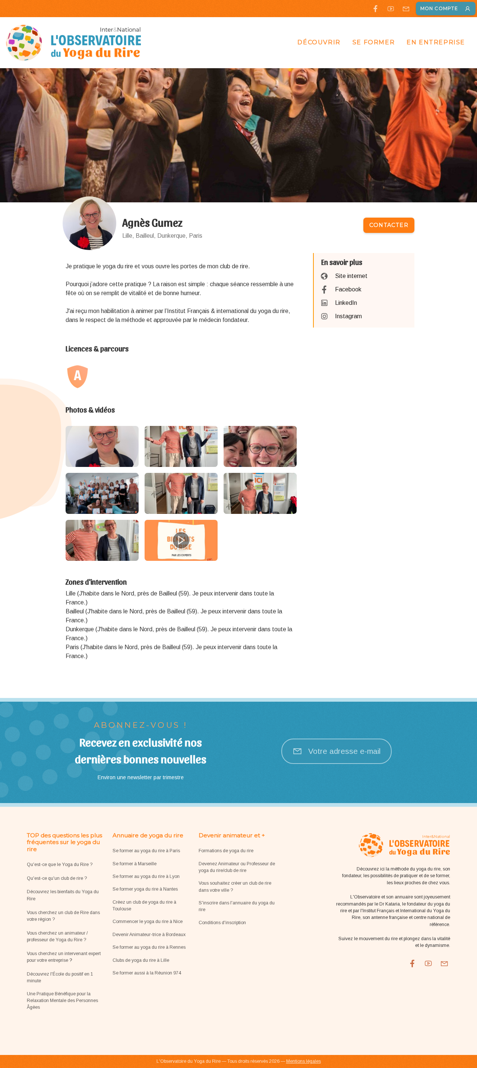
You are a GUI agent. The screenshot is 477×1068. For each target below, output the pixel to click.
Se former (374, 42)
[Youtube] (390, 8)
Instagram (348, 316)
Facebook (348, 289)
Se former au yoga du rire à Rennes (149, 947)
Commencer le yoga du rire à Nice (148, 921)
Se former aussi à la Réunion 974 (147, 973)
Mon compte (439, 8)
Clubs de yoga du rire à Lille (141, 960)
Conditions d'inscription (222, 922)
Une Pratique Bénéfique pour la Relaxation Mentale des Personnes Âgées (62, 1000)
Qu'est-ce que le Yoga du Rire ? (59, 864)
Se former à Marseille (135, 863)
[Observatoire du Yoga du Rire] (73, 42)
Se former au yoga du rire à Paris (146, 850)
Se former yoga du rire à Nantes (145, 889)
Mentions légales (303, 1061)
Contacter (388, 225)
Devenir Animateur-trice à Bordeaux (149, 934)
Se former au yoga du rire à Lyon (146, 876)
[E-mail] (406, 8)
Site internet (351, 276)
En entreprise (436, 42)
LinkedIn (346, 303)
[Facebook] (375, 8)
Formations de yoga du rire (226, 850)
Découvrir (318, 42)
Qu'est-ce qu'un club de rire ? (57, 878)
